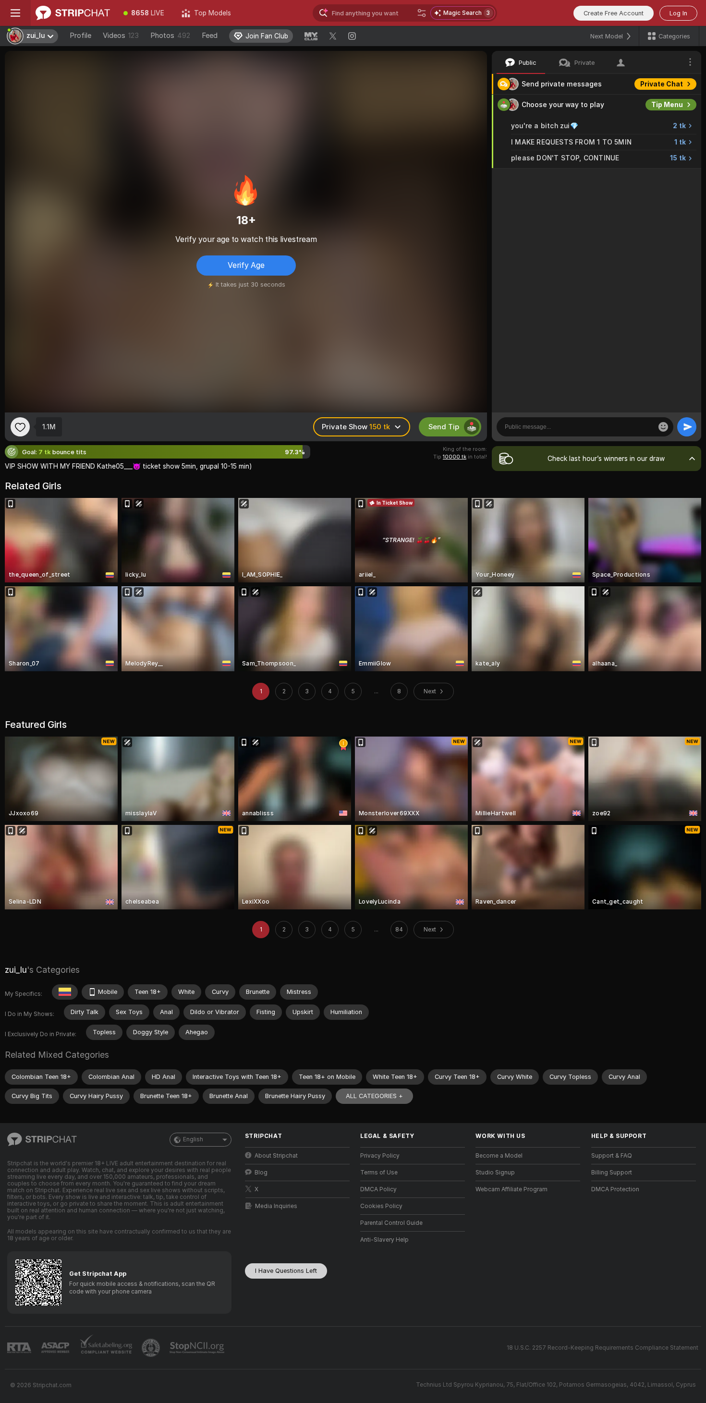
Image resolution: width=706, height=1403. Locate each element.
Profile (80, 35)
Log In (678, 13)
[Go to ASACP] (56, 1348)
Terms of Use (379, 1172)
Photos (170, 35)
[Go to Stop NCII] (198, 1348)
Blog (261, 1172)
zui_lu (16, 970)
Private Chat (661, 84)
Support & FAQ (611, 1155)
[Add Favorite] (20, 426)
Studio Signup (495, 1172)
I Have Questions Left (286, 1270)
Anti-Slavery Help (384, 1239)
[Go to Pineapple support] (152, 1348)
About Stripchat (276, 1155)
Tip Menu (667, 105)
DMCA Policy (378, 1189)
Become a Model (499, 1155)
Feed (210, 35)
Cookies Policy (381, 1206)
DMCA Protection (615, 1189)
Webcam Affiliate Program (511, 1189)
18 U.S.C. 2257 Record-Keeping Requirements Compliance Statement (602, 1347)
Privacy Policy (380, 1155)
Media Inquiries (276, 1206)
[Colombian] (65, 992)
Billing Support (611, 1172)
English (193, 1139)
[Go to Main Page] (73, 13)
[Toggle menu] (15, 13)
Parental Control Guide (391, 1223)
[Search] (421, 13)
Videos (121, 35)
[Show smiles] (663, 427)
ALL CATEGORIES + (374, 1096)
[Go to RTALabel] (20, 1348)
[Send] (686, 426)
